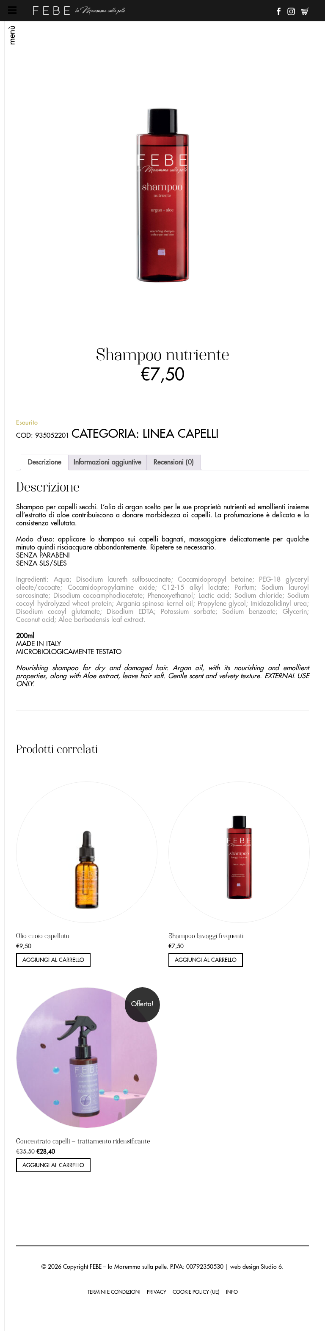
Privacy (156, 1292)
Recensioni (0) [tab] (174, 462)
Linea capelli (181, 434)
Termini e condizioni (114, 1292)
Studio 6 (271, 1267)
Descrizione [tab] (44, 462)
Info (232, 1292)
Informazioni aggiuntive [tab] (107, 462)
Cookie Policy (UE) (196, 1292)
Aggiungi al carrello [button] (53, 960)
